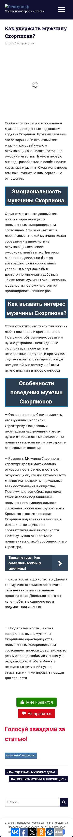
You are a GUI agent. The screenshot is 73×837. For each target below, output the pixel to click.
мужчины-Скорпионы (20, 755)
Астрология (25, 43)
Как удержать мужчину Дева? (32, 773)
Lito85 (9, 43)
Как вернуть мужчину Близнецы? (37, 780)
